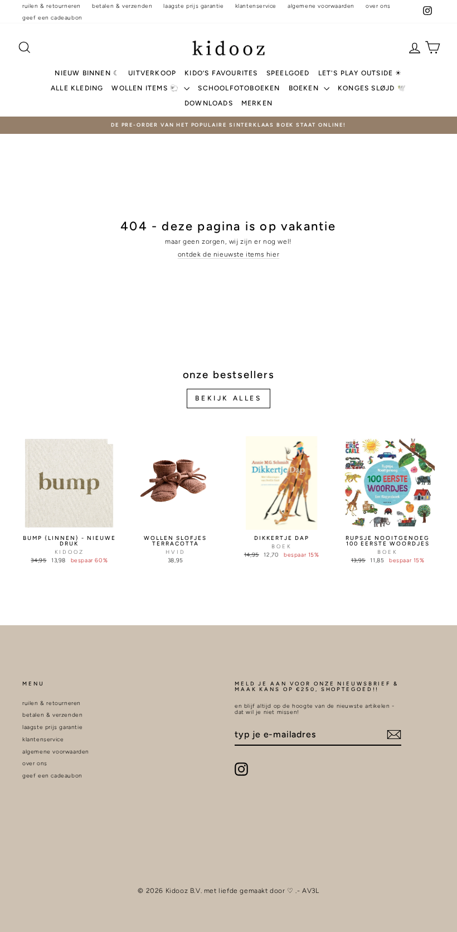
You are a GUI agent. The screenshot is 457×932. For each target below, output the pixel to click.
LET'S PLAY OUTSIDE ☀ (360, 73)
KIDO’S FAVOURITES (220, 73)
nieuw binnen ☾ (87, 73)
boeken (305, 88)
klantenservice (255, 5)
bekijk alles (228, 398)
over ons (378, 5)
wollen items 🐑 (146, 88)
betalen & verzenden (122, 5)
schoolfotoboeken (239, 88)
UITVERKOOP (152, 73)
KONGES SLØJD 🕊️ (372, 88)
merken (257, 103)
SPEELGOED (288, 73)
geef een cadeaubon (52, 17)
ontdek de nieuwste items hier (228, 254)
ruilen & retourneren (51, 5)
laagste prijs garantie (193, 5)
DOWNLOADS (208, 103)
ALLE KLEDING (77, 88)
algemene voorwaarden (321, 5)
